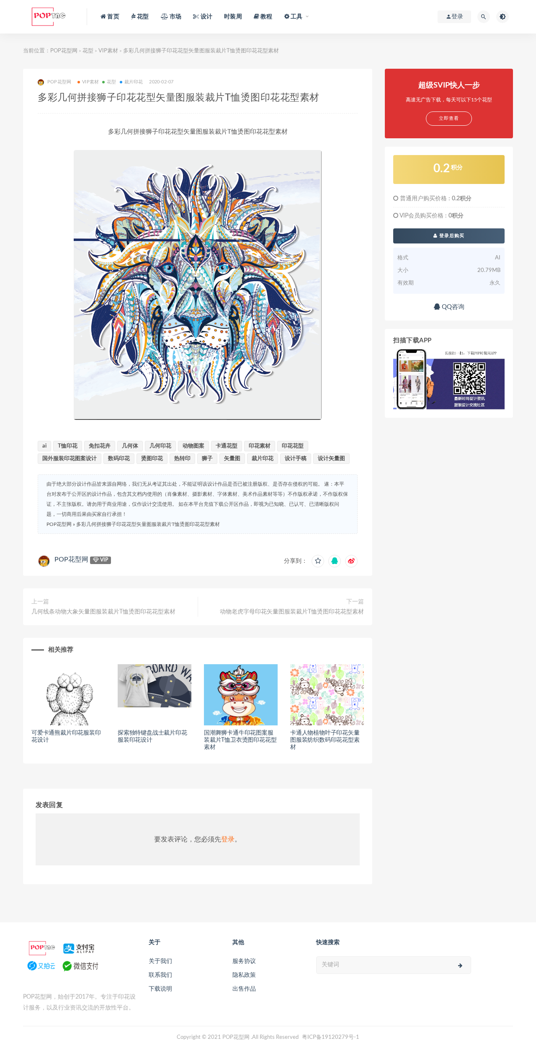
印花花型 (293, 446)
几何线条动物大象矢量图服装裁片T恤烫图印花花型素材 (103, 612)
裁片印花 (133, 82)
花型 (87, 51)
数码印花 (119, 458)
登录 (227, 839)
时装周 (233, 17)
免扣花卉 (100, 446)
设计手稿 (296, 458)
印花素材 (260, 446)
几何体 (130, 446)
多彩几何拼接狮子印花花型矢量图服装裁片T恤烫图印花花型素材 (148, 524)
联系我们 (160, 975)
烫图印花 (152, 458)
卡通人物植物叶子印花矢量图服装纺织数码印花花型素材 (325, 740)
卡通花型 (226, 446)
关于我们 (160, 961)
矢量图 (232, 458)
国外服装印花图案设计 (69, 458)
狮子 (207, 458)
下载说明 (160, 989)
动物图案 (193, 446)
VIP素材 (108, 51)
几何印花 (160, 446)
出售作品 (244, 989)
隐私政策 (244, 975)
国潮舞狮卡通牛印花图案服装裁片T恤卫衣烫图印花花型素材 (240, 740)
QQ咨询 (452, 307)
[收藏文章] (318, 561)
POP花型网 (63, 51)
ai (44, 446)
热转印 (182, 458)
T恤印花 (67, 446)
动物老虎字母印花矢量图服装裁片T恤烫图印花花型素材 (292, 612)
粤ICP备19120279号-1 (330, 1037)
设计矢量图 (331, 458)
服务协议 (244, 961)
